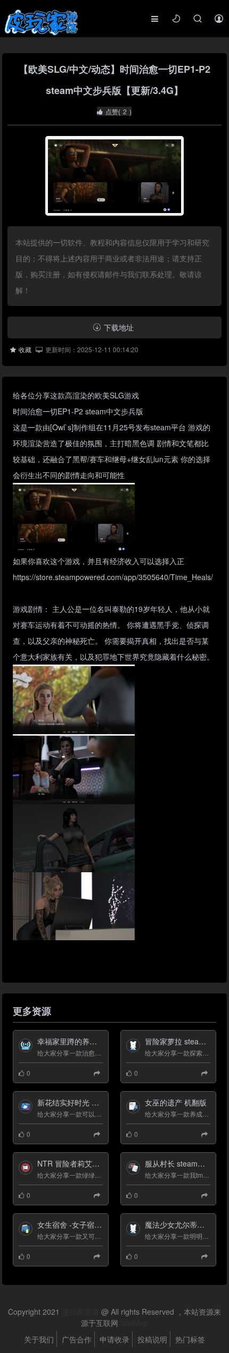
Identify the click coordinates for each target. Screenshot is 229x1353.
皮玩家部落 (80, 1311)
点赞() (118, 111)
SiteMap (134, 1322)
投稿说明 (152, 1339)
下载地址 (119, 327)
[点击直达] (98, 1072)
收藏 (25, 349)
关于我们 (39, 1339)
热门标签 (190, 1339)
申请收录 (114, 1339)
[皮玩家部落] (40, 23)
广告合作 (77, 1339)
